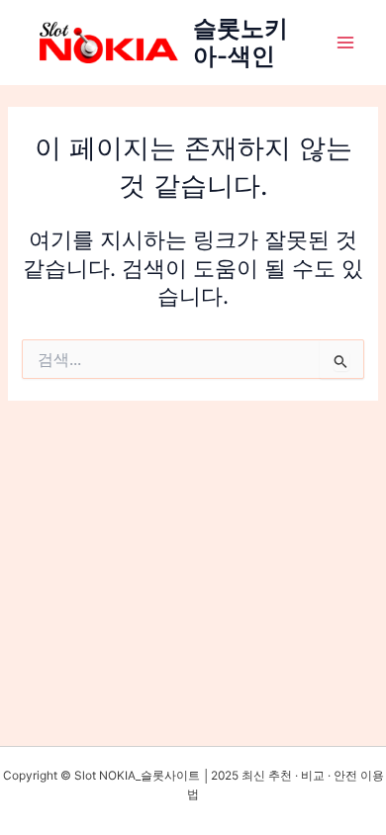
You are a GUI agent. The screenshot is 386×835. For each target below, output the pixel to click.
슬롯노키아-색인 (240, 42)
